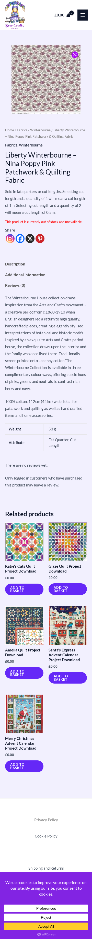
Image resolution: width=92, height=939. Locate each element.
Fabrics (22, 130)
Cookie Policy (46, 836)
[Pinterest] (40, 238)
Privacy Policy (46, 820)
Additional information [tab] (25, 275)
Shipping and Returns (46, 868)
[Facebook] (20, 238)
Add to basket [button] (17, 589)
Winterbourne (40, 130)
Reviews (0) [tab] (15, 285)
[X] (30, 238)
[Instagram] (10, 238)
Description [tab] (15, 264)
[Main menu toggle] (82, 15)
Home (9, 130)
